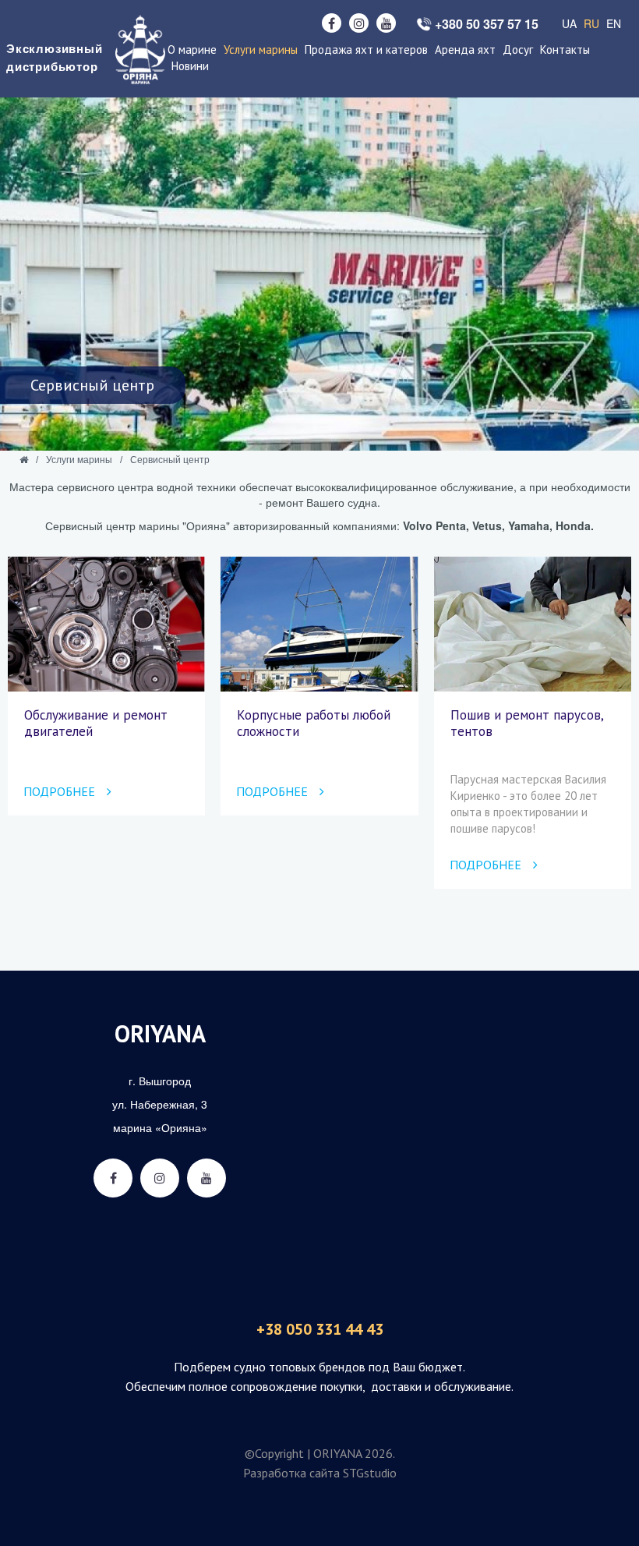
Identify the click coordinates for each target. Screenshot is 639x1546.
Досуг (518, 49)
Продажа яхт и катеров (366, 49)
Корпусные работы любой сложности (313, 722)
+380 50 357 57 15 (486, 24)
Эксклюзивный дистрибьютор (51, 57)
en (613, 23)
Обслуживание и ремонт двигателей (96, 722)
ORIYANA (160, 1033)
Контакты (565, 49)
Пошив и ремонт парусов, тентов (526, 722)
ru (591, 23)
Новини (190, 65)
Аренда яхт (465, 49)
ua (569, 23)
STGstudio (370, 1473)
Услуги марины (261, 49)
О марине (192, 49)
